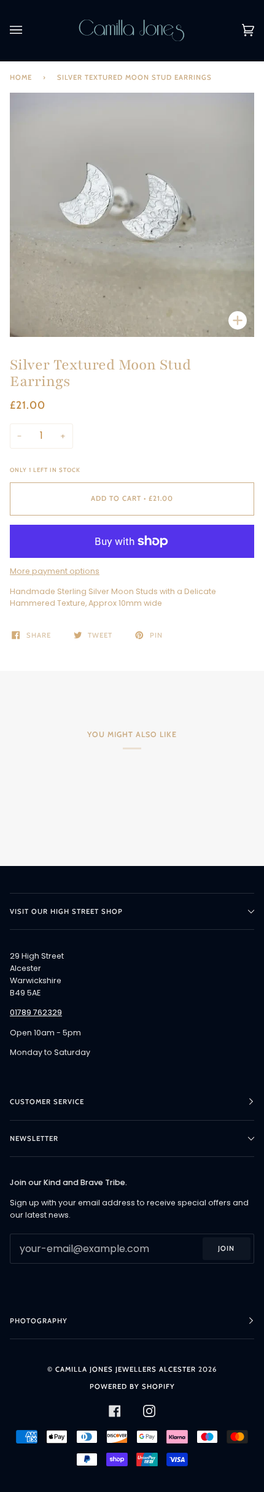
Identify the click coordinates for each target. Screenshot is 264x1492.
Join (226, 1248)
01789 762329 (36, 1012)
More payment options (54, 571)
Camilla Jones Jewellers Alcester (125, 1369)
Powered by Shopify (132, 1386)
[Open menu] (28, 30)
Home (21, 77)
